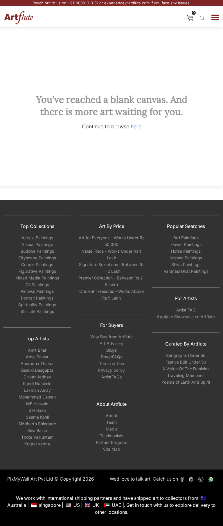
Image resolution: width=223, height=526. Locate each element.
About (111, 415)
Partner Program (111, 442)
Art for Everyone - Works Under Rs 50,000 (111, 241)
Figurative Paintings (37, 271)
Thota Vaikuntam (37, 437)
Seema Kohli (37, 417)
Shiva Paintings (185, 264)
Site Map (111, 449)
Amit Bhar (37, 350)
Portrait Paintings (37, 297)
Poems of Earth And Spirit (185, 382)
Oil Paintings (37, 284)
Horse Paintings (186, 251)
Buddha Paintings (37, 251)
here (136, 126)
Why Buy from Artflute (111, 336)
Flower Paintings (186, 244)
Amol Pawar (37, 356)
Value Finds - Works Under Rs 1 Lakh (111, 254)
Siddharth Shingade (37, 423)
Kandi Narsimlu (37, 383)
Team (111, 422)
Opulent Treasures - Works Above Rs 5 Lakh (111, 294)
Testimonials (111, 435)
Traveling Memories (185, 375)
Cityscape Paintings (37, 257)
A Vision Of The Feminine (186, 368)
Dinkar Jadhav (37, 376)
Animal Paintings (37, 244)
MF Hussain (37, 403)
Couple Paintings (37, 264)
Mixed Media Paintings (37, 277)
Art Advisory (111, 343)
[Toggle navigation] (215, 17)
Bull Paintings (186, 237)
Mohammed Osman (37, 396)
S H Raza (37, 410)
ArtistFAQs (111, 376)
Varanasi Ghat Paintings (185, 271)
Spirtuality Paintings (37, 304)
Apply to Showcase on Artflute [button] (186, 316)
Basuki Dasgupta (37, 370)
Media (112, 428)
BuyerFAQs (111, 356)
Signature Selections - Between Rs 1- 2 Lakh (111, 268)
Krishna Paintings (186, 257)
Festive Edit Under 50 (186, 361)
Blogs (111, 350)
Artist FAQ (186, 309)
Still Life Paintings (37, 311)
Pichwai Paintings (37, 291)
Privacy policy (111, 370)
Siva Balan (37, 430)
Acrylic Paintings (37, 237)
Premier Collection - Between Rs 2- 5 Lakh (111, 281)
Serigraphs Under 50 (186, 355)
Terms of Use (111, 363)
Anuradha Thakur (37, 363)
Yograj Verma (37, 443)
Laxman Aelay (37, 390)
